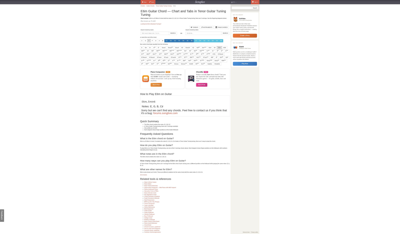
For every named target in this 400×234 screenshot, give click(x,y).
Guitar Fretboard (149, 212)
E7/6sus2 (220, 54)
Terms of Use (246, 232)
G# (213, 40)
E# (204, 40)
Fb (179, 40)
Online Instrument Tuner (151, 189)
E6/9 (224, 47)
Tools (152, 2)
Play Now (245, 63)
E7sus (205, 57)
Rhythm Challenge (149, 219)
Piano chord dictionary (150, 223)
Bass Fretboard (148, 216)
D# (200, 40)
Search (173, 33)
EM (143, 51)
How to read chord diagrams (152, 228)
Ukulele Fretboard (149, 214)
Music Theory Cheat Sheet (151, 221)
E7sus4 (159, 57)
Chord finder (147, 225)
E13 (203, 64)
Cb (166, 40)
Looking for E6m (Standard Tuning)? (151, 24)
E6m (219, 47)
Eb (175, 40)
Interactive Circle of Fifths (151, 191)
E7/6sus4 (144, 57)
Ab (187, 40)
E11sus (176, 64)
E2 (193, 47)
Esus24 (188, 47)
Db (171, 40)
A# (217, 40)
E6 (215, 47)
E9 (197, 64)
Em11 (209, 60)
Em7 (154, 54)
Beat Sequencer (148, 209)
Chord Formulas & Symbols (152, 196)
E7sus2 (166, 57)
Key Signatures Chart (150, 194)
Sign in (256, 2)
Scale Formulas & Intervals (151, 198)
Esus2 (164, 47)
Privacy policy (254, 232)
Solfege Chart (148, 218)
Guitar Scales (148, 210)
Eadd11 (210, 64)
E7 (148, 51)
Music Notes (147, 184)
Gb (183, 40)
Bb (191, 40)
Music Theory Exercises (151, 185)
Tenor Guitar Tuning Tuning (164, 6)
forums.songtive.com (165, 113)
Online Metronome (149, 207)
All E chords (143, 175)
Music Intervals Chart (150, 193)
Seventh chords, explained (151, 230)
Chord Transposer (149, 203)
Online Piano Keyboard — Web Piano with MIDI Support (160, 187)
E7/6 (214, 54)
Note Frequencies (149, 200)
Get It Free (156, 84)
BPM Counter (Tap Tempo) (151, 202)
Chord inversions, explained (152, 227)
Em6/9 (191, 64)
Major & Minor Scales (150, 182)
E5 (182, 47)
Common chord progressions (152, 232)
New (145, 2)
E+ (150, 47)
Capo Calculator (149, 205)
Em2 (210, 47)
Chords (143, 6)
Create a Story (245, 35)
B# (221, 40)
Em (146, 47)
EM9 (224, 60)
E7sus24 (173, 57)
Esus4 (177, 47)
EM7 (148, 54)
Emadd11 (217, 64)
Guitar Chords (150, 6)
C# (196, 40)
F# (208, 40)
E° (158, 47)
